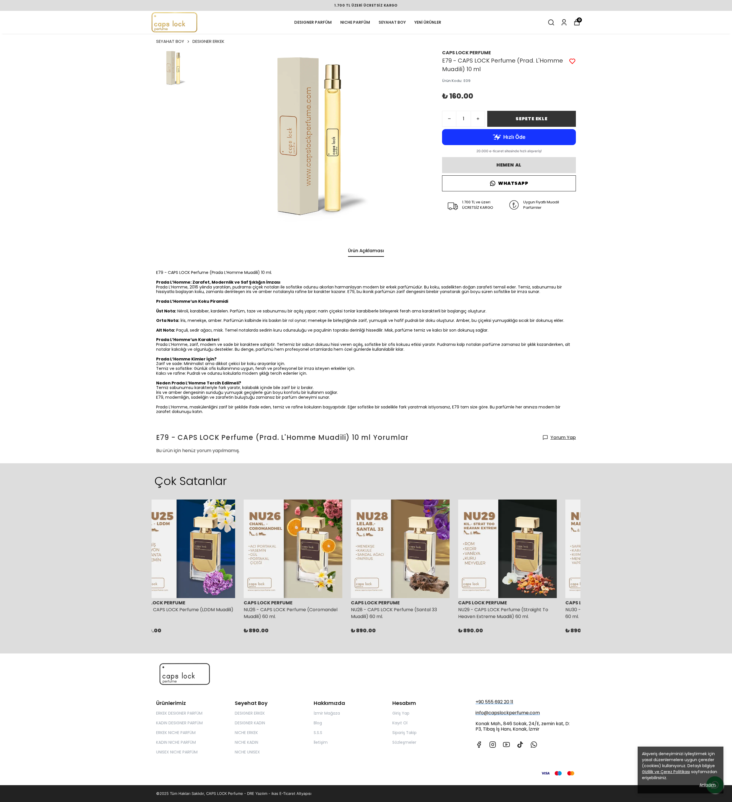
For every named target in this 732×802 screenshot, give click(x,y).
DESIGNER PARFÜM (313, 22)
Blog (318, 723)
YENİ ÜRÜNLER (427, 22)
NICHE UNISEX (247, 752)
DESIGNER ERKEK (208, 41)
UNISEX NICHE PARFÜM (177, 752)
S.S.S (318, 732)
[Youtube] (506, 744)
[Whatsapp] (533, 744)
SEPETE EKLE (532, 118)
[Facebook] (479, 744)
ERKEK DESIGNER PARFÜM (179, 713)
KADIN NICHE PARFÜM (176, 742)
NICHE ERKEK (246, 732)
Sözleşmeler (404, 742)
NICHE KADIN (246, 742)
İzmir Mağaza (327, 713)
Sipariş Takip (404, 732)
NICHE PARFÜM (355, 22)
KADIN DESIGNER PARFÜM (179, 723)
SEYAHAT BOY (392, 22)
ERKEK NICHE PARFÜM (176, 732)
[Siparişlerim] (564, 22)
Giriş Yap (400, 713)
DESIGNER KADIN (250, 723)
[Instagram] (492, 744)
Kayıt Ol (399, 723)
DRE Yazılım (257, 793)
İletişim (321, 742)
